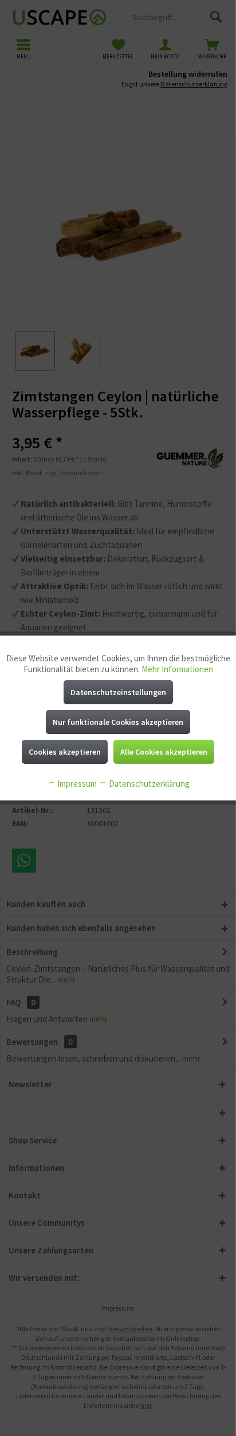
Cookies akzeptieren (65, 752)
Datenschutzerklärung (148, 783)
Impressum (76, 783)
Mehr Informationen (177, 669)
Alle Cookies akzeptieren (163, 752)
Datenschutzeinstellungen (118, 692)
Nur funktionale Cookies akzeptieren (118, 722)
